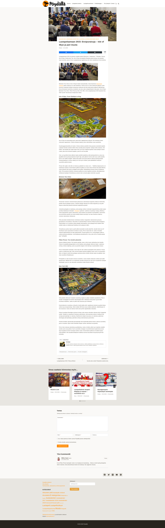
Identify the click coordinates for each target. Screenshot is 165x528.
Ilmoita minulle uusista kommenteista (67, 442)
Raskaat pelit (45, 510)
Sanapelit (49, 510)
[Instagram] (112, 474)
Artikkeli (62, 492)
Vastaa (105, 458)
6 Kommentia (110, 394)
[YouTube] (116, 474)
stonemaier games (72, 351)
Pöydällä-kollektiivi (46, 482)
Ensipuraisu (70, 39)
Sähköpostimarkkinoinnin (48, 514)
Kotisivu (95, 435)
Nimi (58, 435)
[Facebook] (104, 474)
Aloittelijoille (56, 492)
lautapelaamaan (63, 351)
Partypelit (63, 508)
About (61, 339)
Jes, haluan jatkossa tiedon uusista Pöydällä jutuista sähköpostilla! (74, 438)
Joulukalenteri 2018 (52, 500)
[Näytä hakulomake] (118, 3)
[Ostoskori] (116, 3)
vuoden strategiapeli (82, 351)
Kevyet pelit (76, 39)
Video (53, 510)
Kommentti (60, 417)
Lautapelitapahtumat (90, 39)
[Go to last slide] (51, 386)
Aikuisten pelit (62, 39)
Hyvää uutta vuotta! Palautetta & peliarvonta (97, 360)
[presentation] (59, 380)
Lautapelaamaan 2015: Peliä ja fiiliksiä (66, 360)
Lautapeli (82, 39)
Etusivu (69, 3)
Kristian (60, 47)
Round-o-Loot (55, 389)
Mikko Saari (64, 458)
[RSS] (121, 474)
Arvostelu (45, 495)
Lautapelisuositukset (88, 3)
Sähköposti (78, 435)
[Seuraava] (114, 386)
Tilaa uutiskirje (74, 489)
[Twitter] (108, 474)
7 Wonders (76, 210)
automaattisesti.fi (50, 516)
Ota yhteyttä (45, 484)
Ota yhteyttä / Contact (109, 3)
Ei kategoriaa (55, 495)
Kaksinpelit (49, 503)
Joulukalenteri (51, 498)
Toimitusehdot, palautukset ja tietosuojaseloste (53, 485)
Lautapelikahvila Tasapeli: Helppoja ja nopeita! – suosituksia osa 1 (82, 391)
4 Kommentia (63, 392)
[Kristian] (62, 344)
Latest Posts (65, 339)
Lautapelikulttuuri (56, 505)
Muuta (97, 39)
